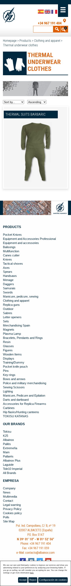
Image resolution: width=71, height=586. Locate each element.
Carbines (9, 408)
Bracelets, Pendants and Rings (23, 337)
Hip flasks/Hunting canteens (21, 412)
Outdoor (8, 309)
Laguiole (8, 464)
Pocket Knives (12, 234)
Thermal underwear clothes (20, 45)
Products (25, 41)
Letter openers (12, 317)
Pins (6, 370)
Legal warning (12, 504)
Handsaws (10, 275)
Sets (6, 321)
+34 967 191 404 (50, 23)
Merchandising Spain (16, 325)
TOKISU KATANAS (15, 416)
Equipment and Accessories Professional (29, 238)
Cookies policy (12, 513)
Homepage (10, 41)
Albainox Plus (12, 460)
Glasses (8, 346)
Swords (8, 292)
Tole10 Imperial (12, 468)
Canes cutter (11, 255)
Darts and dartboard (16, 399)
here (32, 573)
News (6, 492)
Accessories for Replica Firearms (24, 403)
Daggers (8, 284)
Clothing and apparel (47, 41)
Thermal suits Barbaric (26, 114)
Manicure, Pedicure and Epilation (24, 395)
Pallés (7, 444)
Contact (8, 500)
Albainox (8, 439)
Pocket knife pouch (15, 366)
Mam (6, 452)
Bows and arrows (14, 379)
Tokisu (7, 431)
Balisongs (9, 247)
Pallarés (8, 456)
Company (9, 488)
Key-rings (9, 374)
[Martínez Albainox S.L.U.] (9, 15)
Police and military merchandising (24, 383)
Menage (8, 280)
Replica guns (11, 304)
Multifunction (11, 251)
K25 (5, 435)
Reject (32, 580)
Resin (6, 342)
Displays (8, 358)
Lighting (8, 391)
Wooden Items (12, 354)
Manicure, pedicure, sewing (20, 296)
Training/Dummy (13, 362)
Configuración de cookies (53, 580)
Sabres (7, 313)
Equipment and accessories (21, 243)
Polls (6, 517)
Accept (22, 580)
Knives (7, 259)
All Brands (9, 473)
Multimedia (10, 496)
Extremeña (10, 448)
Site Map (8, 521)
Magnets (8, 329)
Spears (7, 271)
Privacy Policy (12, 509)
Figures (8, 350)
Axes (6, 267)
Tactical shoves (13, 263)
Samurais (9, 288)
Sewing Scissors (14, 387)
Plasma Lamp (12, 333)
